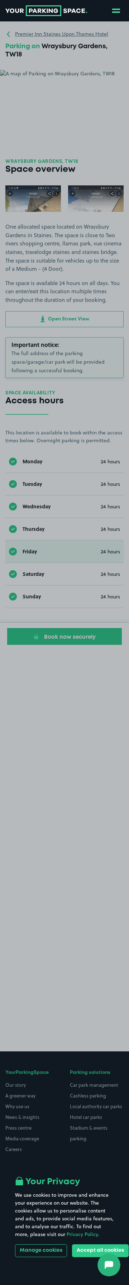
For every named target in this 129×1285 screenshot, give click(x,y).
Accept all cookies (100, 1250)
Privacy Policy (82, 1234)
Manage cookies (41, 1250)
